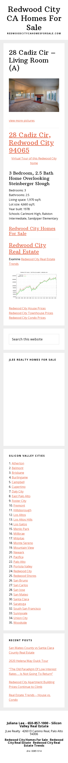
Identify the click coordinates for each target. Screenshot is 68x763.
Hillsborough (22, 510)
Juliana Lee (15, 723)
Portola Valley (22, 566)
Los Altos (19, 515)
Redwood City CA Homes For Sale (34, 18)
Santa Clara (21, 599)
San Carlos (20, 585)
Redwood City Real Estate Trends (42, 744)
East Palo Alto (21, 496)
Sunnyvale (20, 613)
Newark (18, 552)
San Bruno (20, 580)
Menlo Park (21, 529)
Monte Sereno (23, 543)
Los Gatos (20, 524)
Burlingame (20, 477)
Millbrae (19, 534)
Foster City (19, 501)
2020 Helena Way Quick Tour (28, 661)
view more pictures (22, 121)
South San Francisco (27, 609)
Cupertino (19, 487)
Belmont (17, 468)
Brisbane (18, 473)
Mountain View (23, 548)
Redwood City (22, 571)
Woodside (20, 623)
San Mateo (20, 594)
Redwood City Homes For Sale (32, 231)
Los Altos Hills (22, 520)
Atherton (18, 463)
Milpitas (18, 538)
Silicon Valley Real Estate (40, 724)
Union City (20, 618)
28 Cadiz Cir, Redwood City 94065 (31, 142)
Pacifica (18, 557)
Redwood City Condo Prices (27, 318)
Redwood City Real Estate (27, 248)
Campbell (18, 482)
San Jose (19, 590)
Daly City (18, 491)
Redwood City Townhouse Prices (31, 313)
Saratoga (19, 604)
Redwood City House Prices (27, 308)
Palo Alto (19, 562)
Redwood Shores (24, 576)
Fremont (19, 505)
